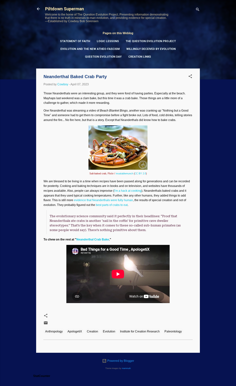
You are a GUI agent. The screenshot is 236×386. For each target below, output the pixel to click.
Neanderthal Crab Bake (92, 239)
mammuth (126, 368)
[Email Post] (46, 324)
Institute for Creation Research (140, 331)
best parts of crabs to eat (112, 204)
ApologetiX (74, 331)
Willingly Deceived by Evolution (151, 49)
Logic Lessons (108, 41)
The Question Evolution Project (151, 41)
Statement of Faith (75, 41)
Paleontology (173, 331)
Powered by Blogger (120, 360)
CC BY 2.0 (140, 173)
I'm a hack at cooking (127, 190)
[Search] (197, 10)
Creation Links (139, 56)
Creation (92, 331)
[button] (190, 77)
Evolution (109, 331)
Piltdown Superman (64, 8)
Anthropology (54, 331)
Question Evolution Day (103, 56)
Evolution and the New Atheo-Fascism (90, 49)
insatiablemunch (124, 173)
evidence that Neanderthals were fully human (103, 200)
